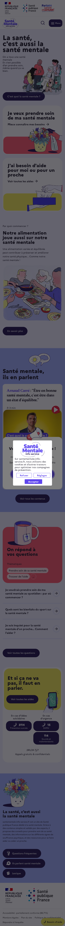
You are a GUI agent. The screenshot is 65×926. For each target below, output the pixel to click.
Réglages (42, 475)
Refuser (24, 475)
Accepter (33, 481)
